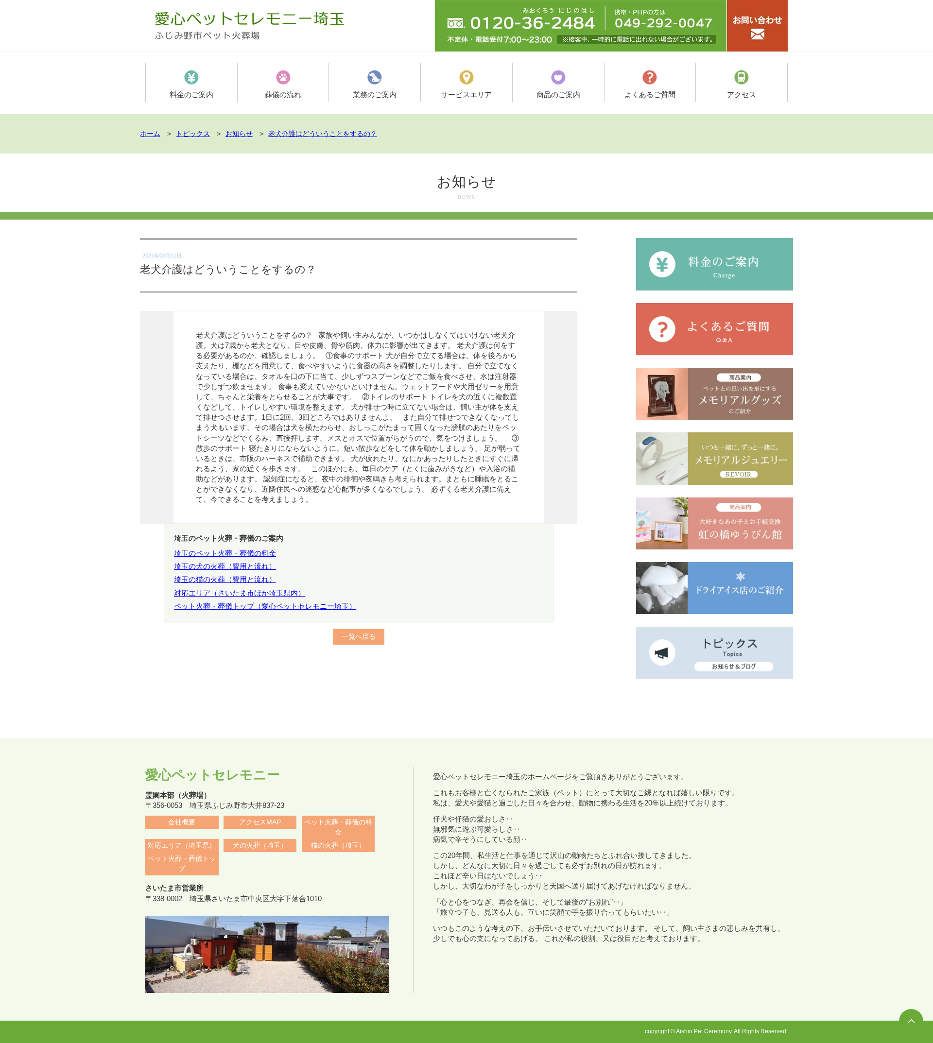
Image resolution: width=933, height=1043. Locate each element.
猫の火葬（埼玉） (338, 845)
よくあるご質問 (649, 94)
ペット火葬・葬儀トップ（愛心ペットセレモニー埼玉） (265, 606)
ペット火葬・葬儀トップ (182, 863)
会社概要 (181, 822)
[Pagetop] (911, 1021)
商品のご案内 (558, 94)
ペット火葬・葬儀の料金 (338, 827)
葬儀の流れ (283, 94)
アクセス (741, 94)
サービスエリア (466, 94)
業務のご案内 (375, 94)
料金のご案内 (191, 94)
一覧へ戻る (359, 636)
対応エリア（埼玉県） (182, 845)
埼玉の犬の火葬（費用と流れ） (225, 566)
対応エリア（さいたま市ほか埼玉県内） (239, 593)
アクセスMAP (260, 822)
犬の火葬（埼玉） (260, 845)
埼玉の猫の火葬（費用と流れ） (225, 579)
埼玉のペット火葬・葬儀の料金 (225, 553)
